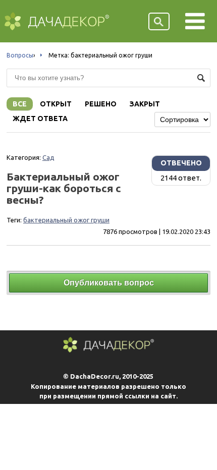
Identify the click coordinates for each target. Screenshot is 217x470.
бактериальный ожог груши (66, 219)
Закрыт (145, 104)
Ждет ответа (40, 118)
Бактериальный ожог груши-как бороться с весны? (64, 188)
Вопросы (20, 55)
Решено (101, 104)
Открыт (56, 104)
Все (20, 104)
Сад (48, 157)
